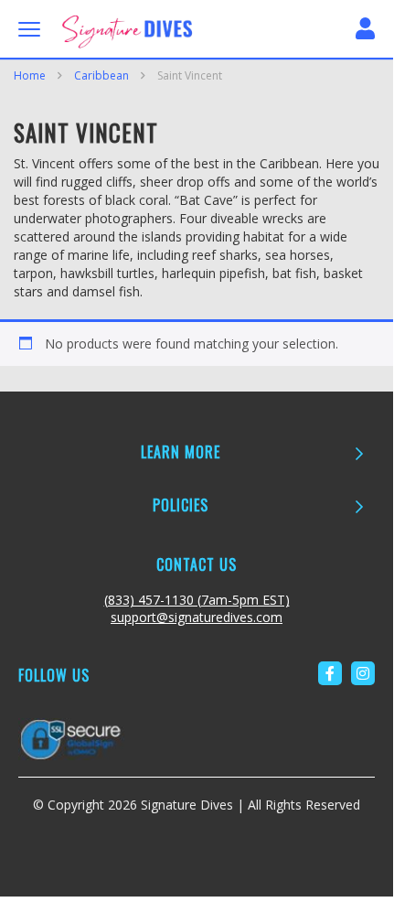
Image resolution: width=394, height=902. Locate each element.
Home (30, 75)
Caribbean (101, 75)
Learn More (180, 452)
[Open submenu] (358, 453)
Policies (180, 505)
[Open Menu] (29, 29)
